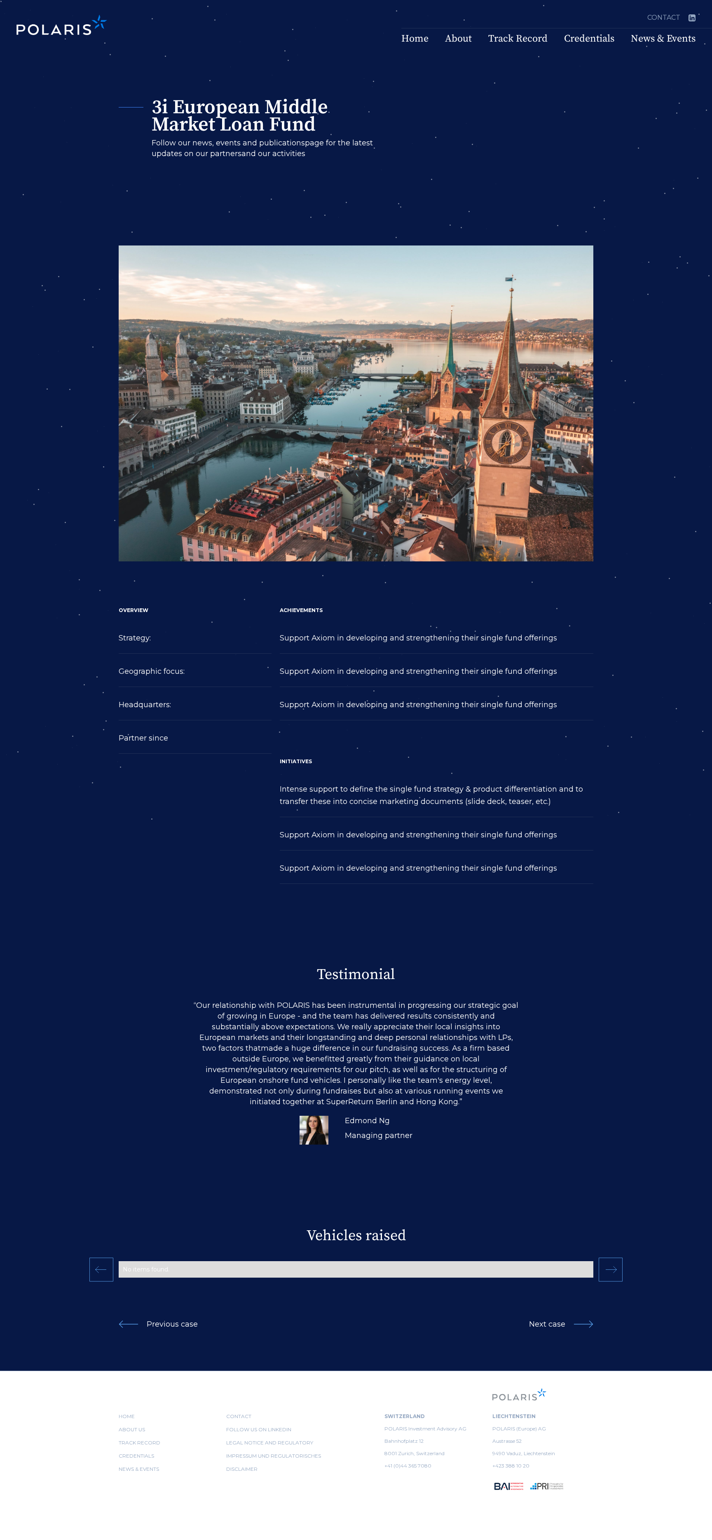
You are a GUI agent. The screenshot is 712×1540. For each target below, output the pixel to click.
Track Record (518, 39)
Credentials (589, 39)
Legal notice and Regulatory (269, 1443)
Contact (663, 17)
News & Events (663, 39)
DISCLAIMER (242, 1469)
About (458, 39)
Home (415, 39)
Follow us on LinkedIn (258, 1429)
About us (132, 1429)
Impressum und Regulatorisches (273, 1456)
